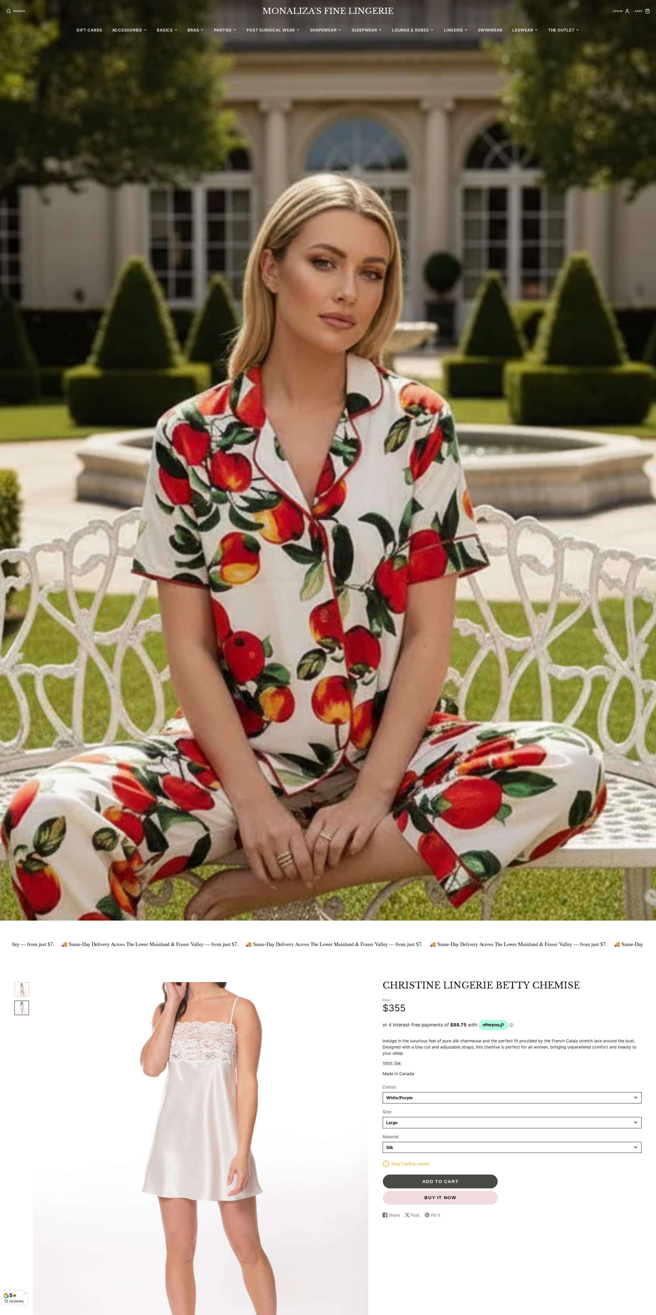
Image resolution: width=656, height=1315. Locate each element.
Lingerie (453, 30)
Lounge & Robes (410, 30)
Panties (223, 30)
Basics (165, 30)
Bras (193, 30)
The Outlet (561, 30)
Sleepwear (364, 30)
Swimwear (490, 30)
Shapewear (323, 30)
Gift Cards (89, 30)
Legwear (522, 30)
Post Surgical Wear (271, 30)
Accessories (127, 30)
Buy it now (440, 1197)
